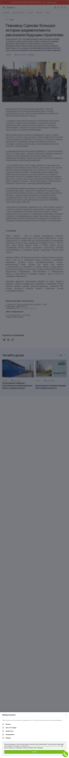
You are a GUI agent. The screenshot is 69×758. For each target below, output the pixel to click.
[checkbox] (6, 724)
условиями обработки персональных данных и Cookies (45, 746)
